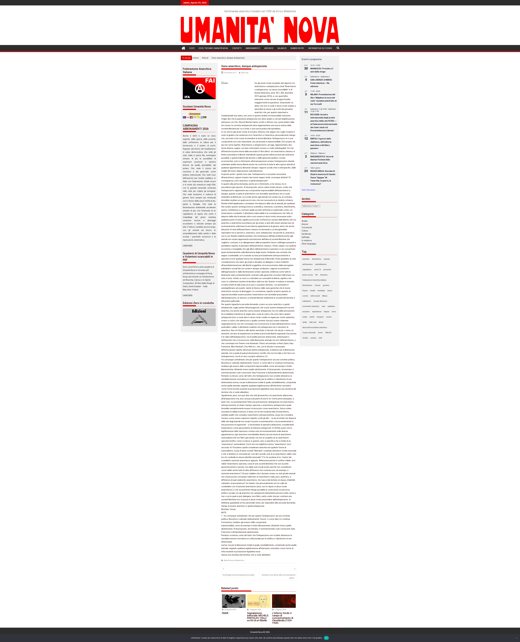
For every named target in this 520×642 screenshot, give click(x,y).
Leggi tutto (187, 245)
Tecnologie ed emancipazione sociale (238, 575)
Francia (317, 285)
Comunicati (307, 227)
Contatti (236, 48)
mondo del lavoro (320, 301)
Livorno (305, 296)
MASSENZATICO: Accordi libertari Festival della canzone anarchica (321, 159)
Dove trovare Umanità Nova (213, 48)
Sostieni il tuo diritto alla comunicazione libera (278, 576)
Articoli (305, 224)
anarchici (305, 259)
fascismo (324, 275)
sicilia (304, 322)
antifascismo (307, 264)
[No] (516, 638)
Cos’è (192, 48)
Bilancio (282, 48)
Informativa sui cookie (320, 48)
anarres (327, 259)
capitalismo (307, 270)
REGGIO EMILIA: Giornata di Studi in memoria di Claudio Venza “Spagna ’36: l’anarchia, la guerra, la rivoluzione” (322, 177)
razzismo (306, 312)
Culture (305, 230)
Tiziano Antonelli (308, 333)
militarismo (306, 301)
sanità (312, 317)
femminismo (307, 285)
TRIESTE (328, 333)
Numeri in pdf (297, 48)
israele (312, 291)
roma (334, 312)
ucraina (313, 338)
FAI (316, 275)
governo (326, 285)
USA (320, 338)
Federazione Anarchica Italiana (314, 280)
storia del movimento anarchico (314, 327)
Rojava (326, 312)
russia (304, 317)
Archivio (268, 48)
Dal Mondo (306, 234)
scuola (329, 317)
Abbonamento (253, 48)
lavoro (329, 291)
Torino (320, 333)
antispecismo (239, 560)
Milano (324, 296)
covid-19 (317, 270)
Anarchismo (228, 560)
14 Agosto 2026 (280, 610)
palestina (331, 306)
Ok (326, 638)
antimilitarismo (321, 264)
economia (327, 270)
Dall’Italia (305, 237)
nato (323, 306)
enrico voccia (307, 275)
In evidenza (307, 240)
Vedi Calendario (308, 189)
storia (321, 322)
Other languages (309, 244)
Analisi (305, 221)
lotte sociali (315, 296)
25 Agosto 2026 (230, 610)
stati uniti (312, 322)
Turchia (305, 338)
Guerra (305, 291)
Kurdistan (321, 291)
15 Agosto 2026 (255, 610)
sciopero (320, 317)
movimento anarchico (310, 306)
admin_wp (244, 73)
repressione (316, 312)
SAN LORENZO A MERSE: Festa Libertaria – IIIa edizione (321, 83)
